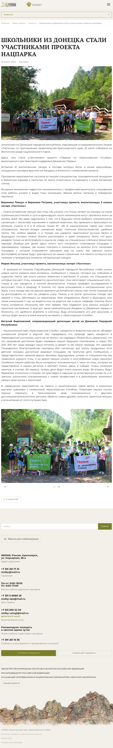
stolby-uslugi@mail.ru (15, 613)
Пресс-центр (18, 23)
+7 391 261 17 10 (10, 569)
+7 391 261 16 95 (10, 640)
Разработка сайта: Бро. (12, 742)
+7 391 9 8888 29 (11, 595)
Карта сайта (6, 738)
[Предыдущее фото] (5, 486)
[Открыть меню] (108, 4)
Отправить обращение (29, 653)
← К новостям (10, 499)
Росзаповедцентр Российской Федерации (25, 673)
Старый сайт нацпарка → (84, 653)
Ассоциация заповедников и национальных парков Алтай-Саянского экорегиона (48, 677)
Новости (32, 23)
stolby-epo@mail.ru (13, 599)
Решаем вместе (11, 683)
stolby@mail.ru (10, 572)
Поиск (105, 526)
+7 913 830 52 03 (11, 610)
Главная (5, 23)
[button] (56, 446)
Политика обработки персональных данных (21, 734)
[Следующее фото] (107, 486)
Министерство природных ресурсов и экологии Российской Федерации (42, 669)
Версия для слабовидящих (23, 538)
